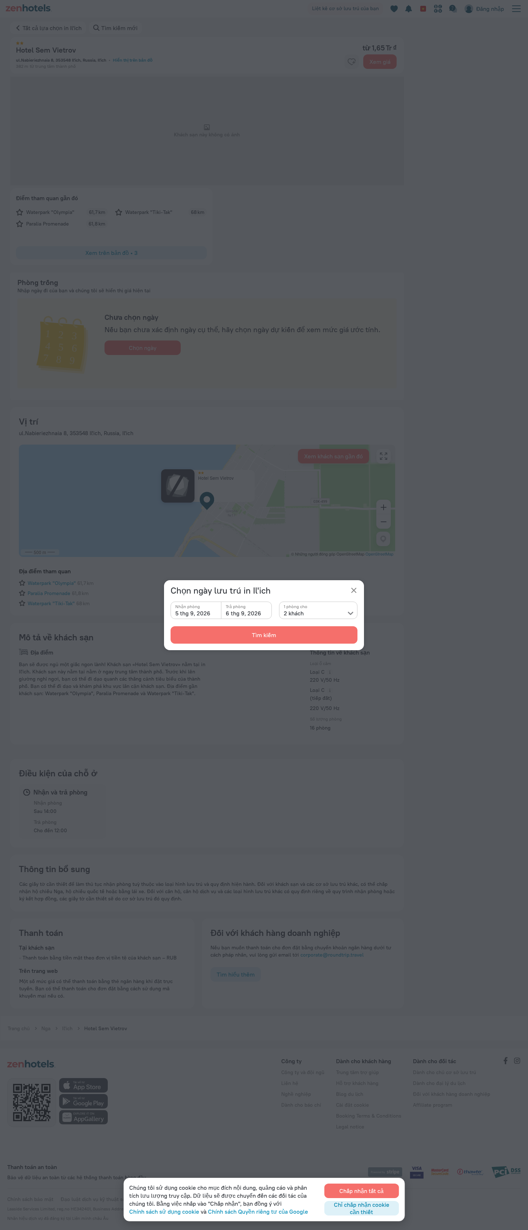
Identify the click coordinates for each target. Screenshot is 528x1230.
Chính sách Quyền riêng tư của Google (258, 1211)
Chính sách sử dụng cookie (164, 1211)
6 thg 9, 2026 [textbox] (243, 613)
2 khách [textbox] (294, 613)
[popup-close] (354, 590)
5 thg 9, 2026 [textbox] (192, 613)
